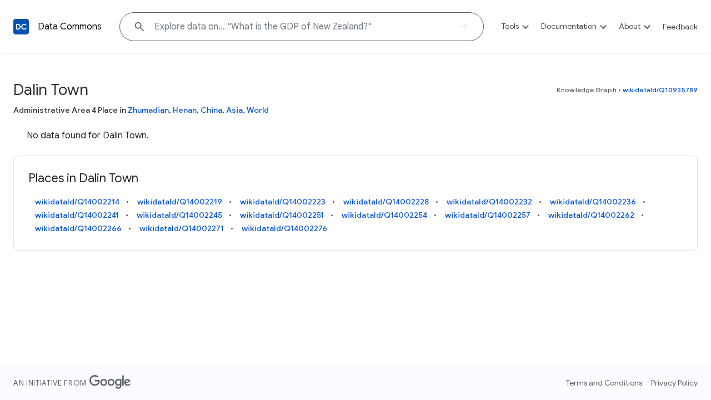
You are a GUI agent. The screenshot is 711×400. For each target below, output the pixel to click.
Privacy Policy (674, 383)
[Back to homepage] (21, 26)
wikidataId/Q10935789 (660, 90)
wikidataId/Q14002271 (181, 228)
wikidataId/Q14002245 (179, 215)
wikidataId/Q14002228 (386, 202)
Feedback (680, 27)
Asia (234, 110)
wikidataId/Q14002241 (77, 215)
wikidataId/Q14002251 (282, 215)
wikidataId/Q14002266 (78, 228)
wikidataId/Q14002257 (487, 215)
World (258, 110)
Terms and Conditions (604, 383)
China (211, 110)
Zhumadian (148, 110)
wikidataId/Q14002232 (489, 202)
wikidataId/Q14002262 (591, 215)
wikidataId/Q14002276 (284, 228)
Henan (185, 110)
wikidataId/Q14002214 (77, 202)
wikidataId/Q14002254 (384, 215)
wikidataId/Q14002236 (593, 202)
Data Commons (70, 26)
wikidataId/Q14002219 (179, 202)
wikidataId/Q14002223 (283, 202)
